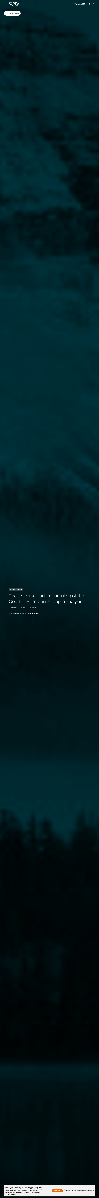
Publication (17, 589)
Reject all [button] (69, 1190)
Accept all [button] (57, 1190)
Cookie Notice (10, 1194)
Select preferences (84, 1190)
